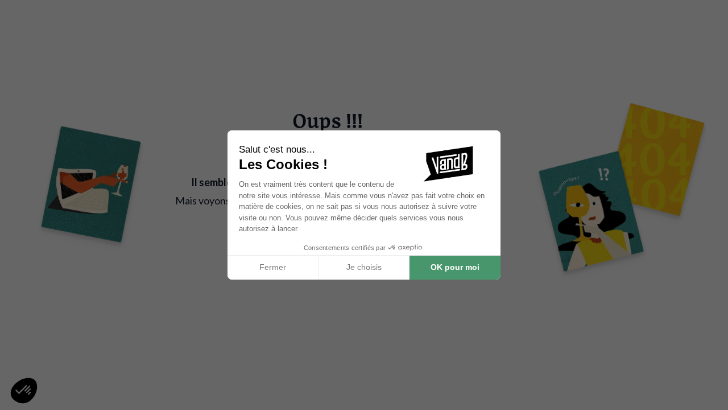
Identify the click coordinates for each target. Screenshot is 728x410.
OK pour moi (455, 267)
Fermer (272, 267)
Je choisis (364, 267)
